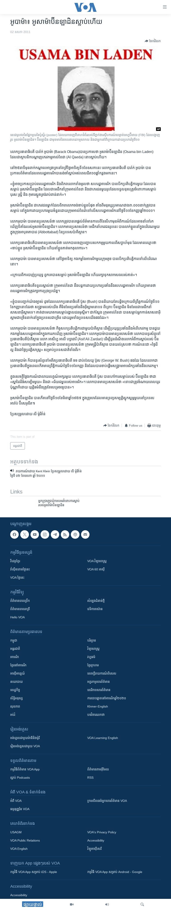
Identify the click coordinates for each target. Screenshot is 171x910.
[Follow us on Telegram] (55, 534)
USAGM (16, 832)
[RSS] (65, 534)
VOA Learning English (102, 738)
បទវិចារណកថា (96, 714)
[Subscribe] (85, 534)
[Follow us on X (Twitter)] (24, 534)
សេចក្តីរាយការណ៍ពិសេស (101, 673)
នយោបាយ (16, 681)
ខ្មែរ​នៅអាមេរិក (18, 665)
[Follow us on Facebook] (14, 534)
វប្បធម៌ (91, 657)
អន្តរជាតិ (15, 648)
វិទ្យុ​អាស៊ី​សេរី (94, 848)
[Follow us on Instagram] (45, 534)
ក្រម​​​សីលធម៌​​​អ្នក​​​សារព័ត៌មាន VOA (107, 801)
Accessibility (95, 840)
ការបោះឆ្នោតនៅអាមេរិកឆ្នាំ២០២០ (106, 698)
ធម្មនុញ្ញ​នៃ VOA (19, 809)
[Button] (153, 41)
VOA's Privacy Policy (101, 832)
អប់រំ (12, 714)
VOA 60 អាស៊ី (96, 569)
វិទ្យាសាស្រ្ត (93, 648)
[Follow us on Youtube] (35, 534)
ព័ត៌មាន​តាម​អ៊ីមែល (98, 769)
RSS (90, 777)
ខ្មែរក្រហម (93, 665)
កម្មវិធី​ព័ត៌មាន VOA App (25, 769)
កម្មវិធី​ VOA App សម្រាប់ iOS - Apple (33, 872)
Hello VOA (17, 617)
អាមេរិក (14, 657)
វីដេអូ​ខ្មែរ (15, 561)
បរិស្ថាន (91, 640)
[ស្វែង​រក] (142, 904)
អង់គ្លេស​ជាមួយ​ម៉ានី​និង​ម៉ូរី (25, 738)
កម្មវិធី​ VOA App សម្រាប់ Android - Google (114, 872)
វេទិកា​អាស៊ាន (95, 609)
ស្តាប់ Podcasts (20, 777)
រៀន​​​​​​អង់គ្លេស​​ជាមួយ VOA (25, 746)
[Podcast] (75, 534)
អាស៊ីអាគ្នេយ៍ (17, 673)
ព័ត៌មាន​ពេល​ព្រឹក (20, 601)
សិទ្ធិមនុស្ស (16, 698)
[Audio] (107, 904)
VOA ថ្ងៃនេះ (17, 577)
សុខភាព (15, 706)
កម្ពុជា (13, 640)
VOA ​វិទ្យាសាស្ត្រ (97, 561)
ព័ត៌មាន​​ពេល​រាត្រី (20, 609)
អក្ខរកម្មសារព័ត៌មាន (98, 681)
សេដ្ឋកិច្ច (15, 690)
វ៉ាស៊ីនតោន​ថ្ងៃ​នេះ (20, 569)
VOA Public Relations (25, 840)
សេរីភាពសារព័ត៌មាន (98, 690)
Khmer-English (97, 706)
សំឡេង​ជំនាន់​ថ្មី (96, 601)
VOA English (19, 848)
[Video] (71, 904)
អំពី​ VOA (16, 801)
